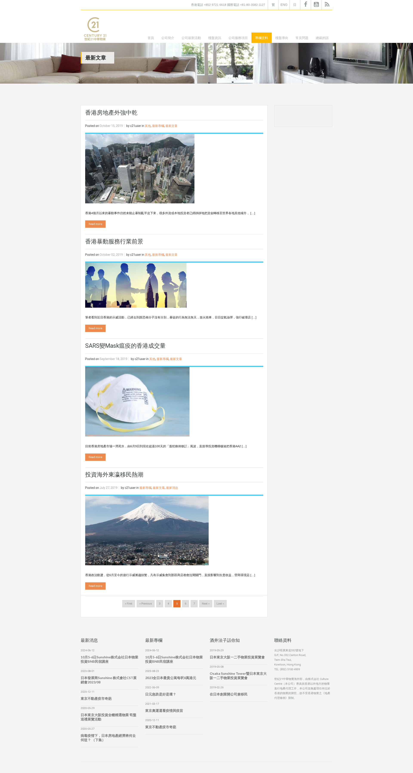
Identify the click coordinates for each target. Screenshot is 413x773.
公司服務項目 (238, 38)
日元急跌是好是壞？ (160, 694)
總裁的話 (322, 38)
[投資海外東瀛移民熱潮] (147, 530)
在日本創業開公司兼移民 (229, 694)
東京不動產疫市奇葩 (96, 698)
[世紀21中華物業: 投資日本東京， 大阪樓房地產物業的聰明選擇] (95, 30)
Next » (206, 603)
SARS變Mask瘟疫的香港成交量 (125, 345)
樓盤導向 (281, 38)
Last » (220, 603)
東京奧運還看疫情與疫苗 (164, 710)
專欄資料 (261, 38)
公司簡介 (167, 38)
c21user (135, 126)
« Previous (145, 603)
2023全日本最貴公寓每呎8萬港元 (170, 678)
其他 (148, 126)
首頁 (151, 38)
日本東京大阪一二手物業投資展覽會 (237, 657)
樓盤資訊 (214, 38)
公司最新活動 (191, 38)
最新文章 (171, 126)
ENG (284, 4)
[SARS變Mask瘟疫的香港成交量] (137, 401)
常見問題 (302, 38)
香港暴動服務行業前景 (114, 241)
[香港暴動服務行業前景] (135, 285)
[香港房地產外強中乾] (139, 168)
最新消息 (172, 487)
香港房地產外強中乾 (111, 112)
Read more (95, 224)
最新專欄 (158, 126)
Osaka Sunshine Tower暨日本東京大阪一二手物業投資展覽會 (238, 675)
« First (128, 603)
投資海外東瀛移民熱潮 (114, 474)
